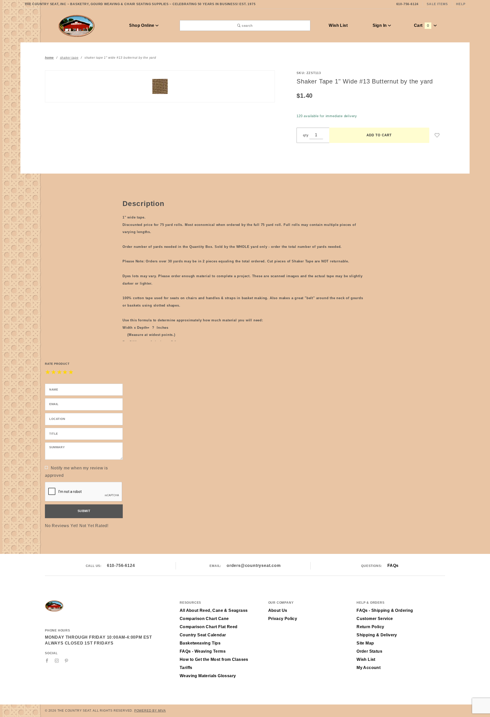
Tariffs (186, 667)
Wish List (338, 25)
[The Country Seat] (76, 25)
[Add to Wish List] (437, 135)
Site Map (365, 643)
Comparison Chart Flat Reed (208, 627)
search (246, 26)
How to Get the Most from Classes (214, 659)
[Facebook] (47, 661)
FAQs (393, 565)
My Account (369, 667)
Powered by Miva (150, 710)
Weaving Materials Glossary (208, 676)
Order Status (369, 651)
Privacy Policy (282, 618)
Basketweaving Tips (200, 643)
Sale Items (437, 4)
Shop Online (142, 25)
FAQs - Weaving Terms (203, 651)
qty (305, 135)
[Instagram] (57, 661)
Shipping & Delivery (377, 635)
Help (460, 4)
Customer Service (375, 618)
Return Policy (370, 627)
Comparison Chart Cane (204, 618)
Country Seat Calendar (203, 635)
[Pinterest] (66, 661)
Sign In (380, 25)
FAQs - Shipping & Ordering (385, 610)
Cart (421, 25)
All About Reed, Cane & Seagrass (214, 610)
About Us (277, 610)
